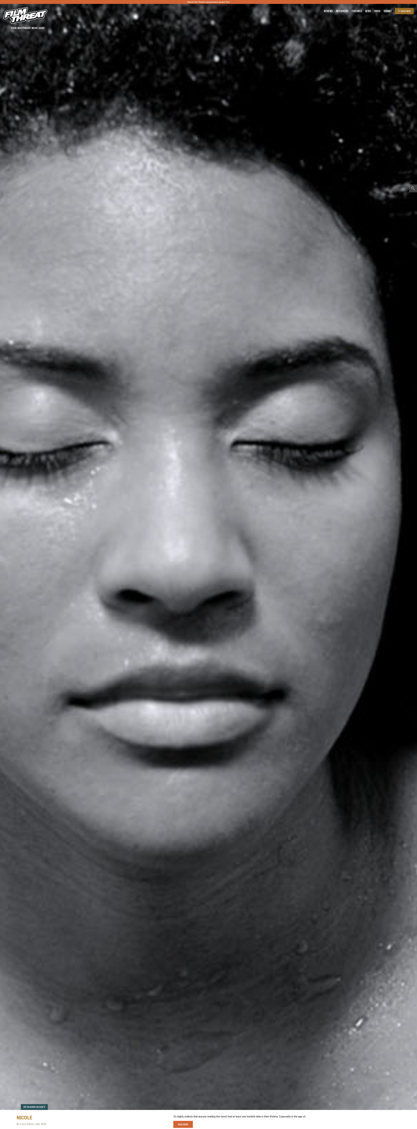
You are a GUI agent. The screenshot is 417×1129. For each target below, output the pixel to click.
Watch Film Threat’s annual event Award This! (208, 2)
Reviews (328, 11)
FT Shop (404, 11)
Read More (183, 1124)
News (368, 11)
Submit (388, 11)
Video (377, 11)
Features (357, 11)
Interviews (342, 11)
